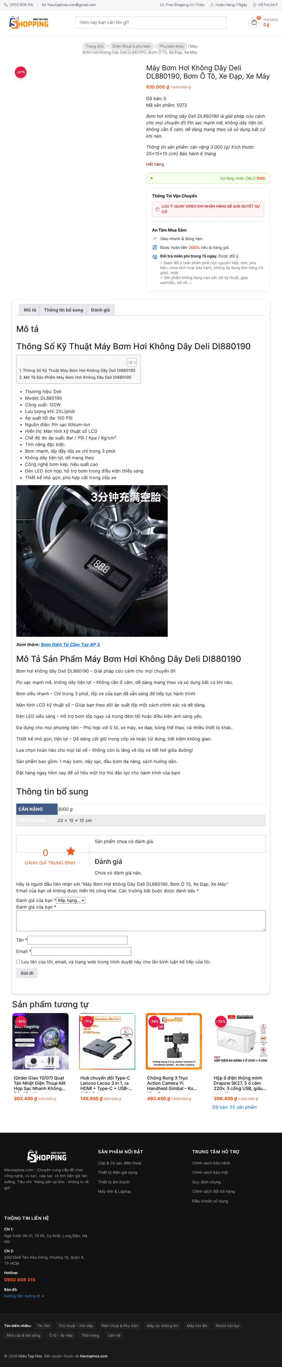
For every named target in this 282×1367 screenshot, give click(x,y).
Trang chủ (95, 46)
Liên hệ (114, 1335)
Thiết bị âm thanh (113, 1182)
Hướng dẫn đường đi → (24, 1296)
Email (23, 951)
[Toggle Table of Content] (129, 362)
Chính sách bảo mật (210, 1172)
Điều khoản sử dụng (210, 1201)
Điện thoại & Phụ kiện (120, 1325)
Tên (21, 940)
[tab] (30, 310)
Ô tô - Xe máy (61, 1335)
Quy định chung (206, 1182)
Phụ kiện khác (172, 46)
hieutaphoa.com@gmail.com (71, 4)
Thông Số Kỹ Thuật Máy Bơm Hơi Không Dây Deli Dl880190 (79, 370)
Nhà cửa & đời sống (23, 1335)
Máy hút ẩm (197, 1325)
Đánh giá (100, 310)
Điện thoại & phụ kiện (131, 46)
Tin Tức (43, 1325)
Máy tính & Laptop (114, 1191)
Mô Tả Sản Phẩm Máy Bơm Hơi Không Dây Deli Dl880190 (77, 377)
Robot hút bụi (227, 1325)
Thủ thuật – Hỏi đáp (76, 1325)
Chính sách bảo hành (211, 1163)
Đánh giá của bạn (36, 900)
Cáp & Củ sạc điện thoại (119, 1163)
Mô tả (30, 310)
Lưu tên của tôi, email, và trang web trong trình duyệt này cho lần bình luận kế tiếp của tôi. (116, 962)
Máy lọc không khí (162, 1325)
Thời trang (90, 1335)
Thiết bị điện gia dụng (117, 1172)
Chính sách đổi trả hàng (213, 1191)
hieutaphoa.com (93, 1356)
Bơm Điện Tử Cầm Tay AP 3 (70, 644)
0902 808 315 (21, 4)
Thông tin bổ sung (63, 310)
